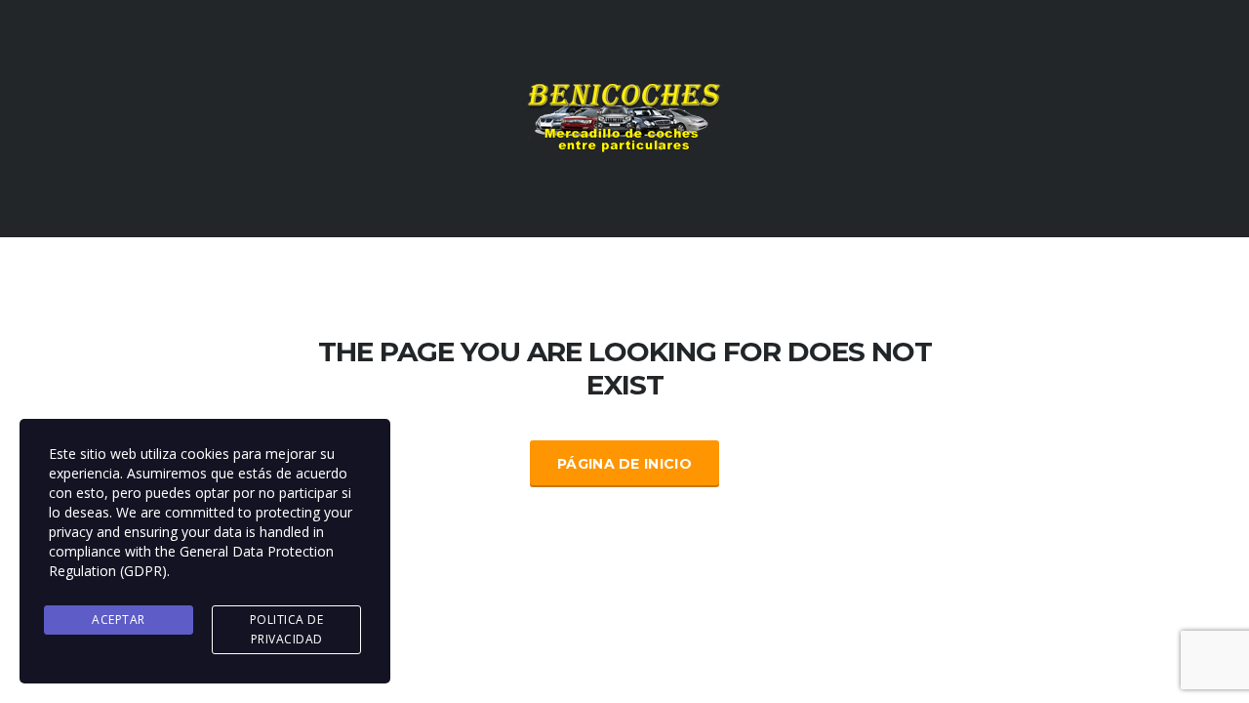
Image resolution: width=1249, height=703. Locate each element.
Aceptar (118, 619)
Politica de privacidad (287, 629)
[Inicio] (624, 117)
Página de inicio (624, 464)
